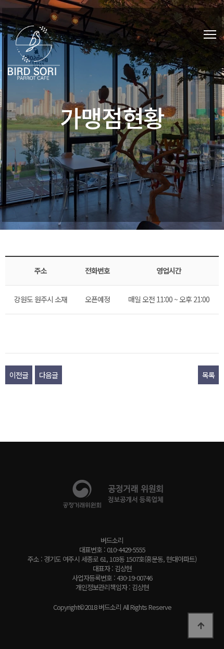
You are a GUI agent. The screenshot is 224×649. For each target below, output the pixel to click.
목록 (208, 375)
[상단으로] (201, 625)
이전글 (18, 375)
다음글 (48, 375)
